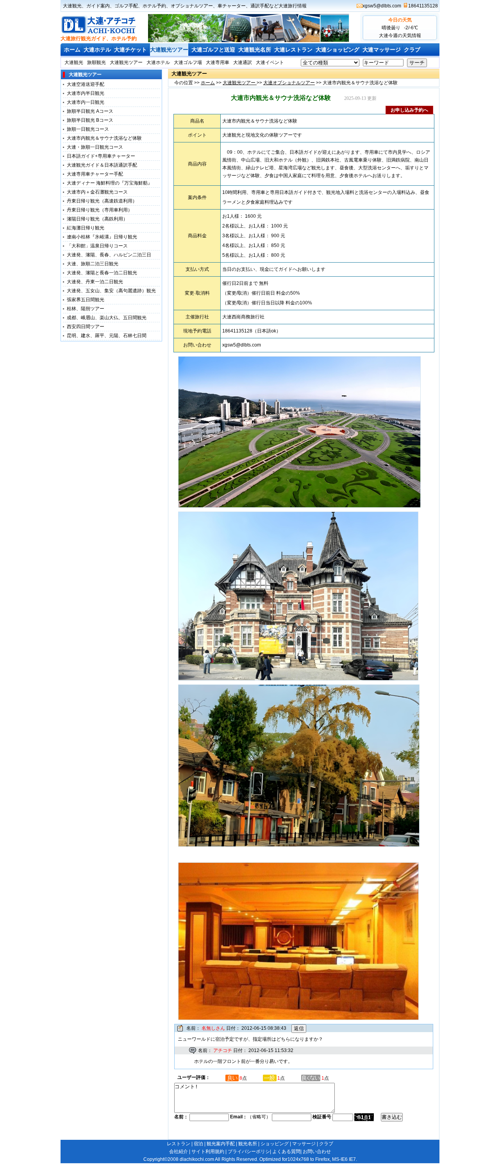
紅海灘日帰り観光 (85, 228)
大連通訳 (242, 62)
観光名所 (247, 1143)
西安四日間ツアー (85, 326)
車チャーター (232, 6)
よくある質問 (286, 1151)
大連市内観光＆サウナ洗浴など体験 (104, 138)
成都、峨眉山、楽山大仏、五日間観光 (106, 317)
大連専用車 (217, 62)
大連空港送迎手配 (85, 84)
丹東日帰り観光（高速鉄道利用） (102, 201)
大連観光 (72, 6)
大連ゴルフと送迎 (213, 49)
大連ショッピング (337, 49)
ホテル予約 (154, 6)
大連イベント (270, 62)
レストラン (178, 1143)
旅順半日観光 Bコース (90, 120)
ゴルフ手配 (126, 6)
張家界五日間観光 (85, 299)
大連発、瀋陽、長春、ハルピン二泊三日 (109, 255)
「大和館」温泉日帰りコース (97, 246)
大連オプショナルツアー (289, 82)
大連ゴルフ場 (188, 62)
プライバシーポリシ (249, 1151)
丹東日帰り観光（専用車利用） (99, 210)
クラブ (412, 49)
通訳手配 (259, 6)
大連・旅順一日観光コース (95, 147)
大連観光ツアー (169, 49)
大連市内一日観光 (85, 102)
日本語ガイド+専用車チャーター (101, 156)
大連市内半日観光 (85, 93)
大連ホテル (97, 49)
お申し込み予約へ (409, 110)
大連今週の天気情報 (400, 35)
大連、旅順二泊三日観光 (92, 264)
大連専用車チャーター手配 (95, 174)
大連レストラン (293, 49)
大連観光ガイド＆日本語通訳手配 (102, 165)
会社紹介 (178, 1151)
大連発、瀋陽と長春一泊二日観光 (102, 272)
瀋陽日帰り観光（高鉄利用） (97, 219)
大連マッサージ (381, 49)
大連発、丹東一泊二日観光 (95, 281)
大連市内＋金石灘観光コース (97, 192)
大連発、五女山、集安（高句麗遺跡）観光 (111, 290)
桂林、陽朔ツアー (85, 308)
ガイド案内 (98, 6)
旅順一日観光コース (88, 129)
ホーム (72, 49)
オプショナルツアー (192, 6)
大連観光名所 (254, 49)
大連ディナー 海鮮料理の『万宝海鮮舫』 (109, 183)
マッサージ (304, 1143)
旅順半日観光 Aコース (90, 111)
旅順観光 (96, 62)
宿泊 (198, 1143)
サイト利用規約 (207, 1151)
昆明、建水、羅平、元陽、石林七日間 (106, 335)
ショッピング (275, 1143)
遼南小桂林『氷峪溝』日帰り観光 (102, 237)
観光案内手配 (221, 1143)
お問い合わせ (317, 1151)
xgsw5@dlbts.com (381, 6)
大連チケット (130, 49)
